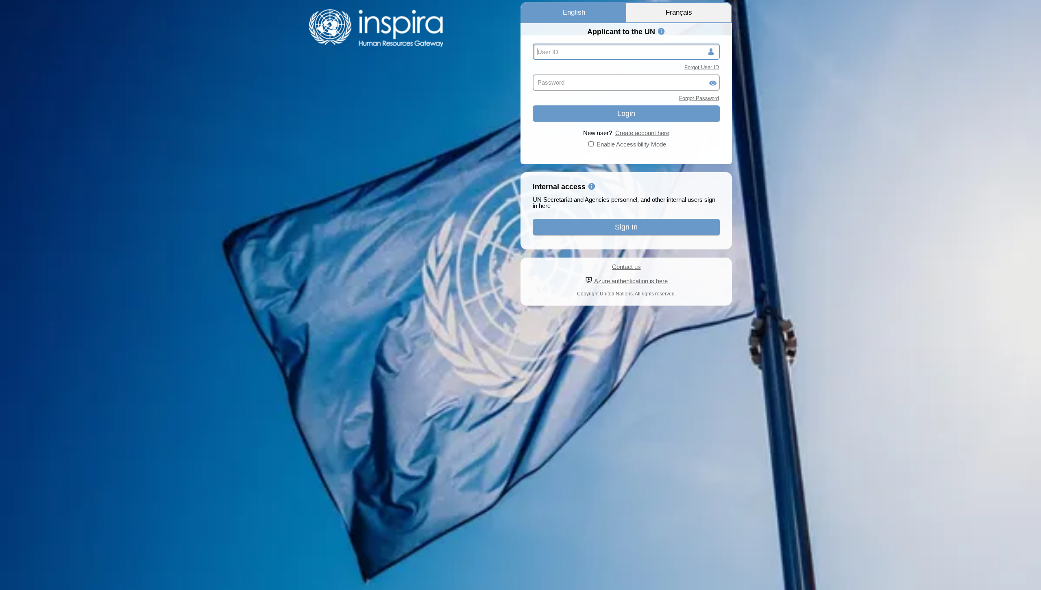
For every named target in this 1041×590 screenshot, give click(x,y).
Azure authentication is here (630, 281)
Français (679, 12)
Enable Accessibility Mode (631, 144)
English (574, 12)
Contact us (626, 266)
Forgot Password (699, 98)
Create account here (642, 132)
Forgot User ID (701, 67)
